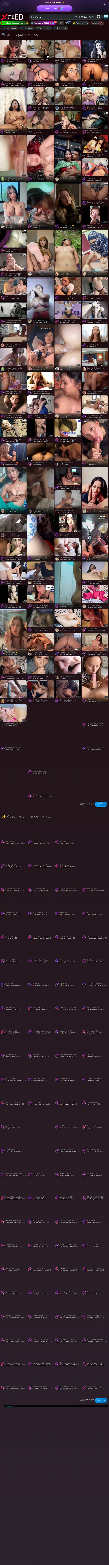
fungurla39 (93, 393)
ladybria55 (11, 702)
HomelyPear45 (94, 1104)
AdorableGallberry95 (14, 891)
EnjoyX (64, 62)
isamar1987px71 (95, 749)
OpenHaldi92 (11, 938)
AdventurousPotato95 (69, 1270)
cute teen (95, 23)
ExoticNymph (67, 512)
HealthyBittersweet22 (15, 678)
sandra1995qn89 (95, 180)
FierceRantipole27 (13, 1151)
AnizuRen (92, 370)
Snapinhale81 (67, 227)
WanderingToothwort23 (43, 1270)
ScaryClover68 (12, 1057)
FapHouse (93, 156)
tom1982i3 (93, 559)
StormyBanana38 (95, 228)
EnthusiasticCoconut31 (97, 631)
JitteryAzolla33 (40, 1009)
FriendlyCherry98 (40, 773)
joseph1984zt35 (12, 749)
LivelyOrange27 (13, 62)
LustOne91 (39, 369)
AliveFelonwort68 (13, 560)
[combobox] (62, 17)
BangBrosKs (66, 369)
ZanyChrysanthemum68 (43, 891)
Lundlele (64, 465)
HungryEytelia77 (68, 962)
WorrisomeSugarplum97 (15, 1175)
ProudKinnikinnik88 (68, 133)
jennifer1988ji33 (67, 322)
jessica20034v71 (94, 204)
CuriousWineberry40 (42, 843)
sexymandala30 (12, 536)
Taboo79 (65, 678)
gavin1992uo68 (94, 299)
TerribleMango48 (68, 867)
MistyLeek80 (39, 1175)
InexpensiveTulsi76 (68, 299)
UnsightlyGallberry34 (14, 417)
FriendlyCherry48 (13, 867)
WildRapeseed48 (13, 1270)
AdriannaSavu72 (68, 749)
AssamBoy (38, 559)
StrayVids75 (12, 180)
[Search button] (99, 17)
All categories (61, 28)
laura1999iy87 (12, 441)
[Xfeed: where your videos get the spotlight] (15, 16)
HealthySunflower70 (14, 1246)
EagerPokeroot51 (41, 109)
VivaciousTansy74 (13, 1009)
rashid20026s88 (40, 607)
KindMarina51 (12, 132)
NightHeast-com (68, 109)
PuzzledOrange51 (68, 654)
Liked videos (28, 28)
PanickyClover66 (95, 914)
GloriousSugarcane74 (96, 891)
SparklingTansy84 (95, 1199)
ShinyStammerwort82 (42, 393)
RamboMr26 (11, 512)
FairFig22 (65, 536)
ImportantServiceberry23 (98, 938)
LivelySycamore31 (95, 1080)
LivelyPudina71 (40, 678)
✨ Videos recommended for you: (27, 816)
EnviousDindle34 (41, 1223)
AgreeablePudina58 (42, 631)
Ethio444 (38, 465)
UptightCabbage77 (68, 1033)
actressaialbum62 (68, 180)
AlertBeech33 (66, 1199)
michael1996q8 (40, 85)
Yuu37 (10, 227)
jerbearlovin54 (40, 654)
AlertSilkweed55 (68, 914)
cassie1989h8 (94, 133)
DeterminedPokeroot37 (70, 488)
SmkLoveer (92, 62)
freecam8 (11, 726)
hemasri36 (93, 275)
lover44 (64, 275)
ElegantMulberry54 (41, 441)
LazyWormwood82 (13, 914)
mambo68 (93, 464)
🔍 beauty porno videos (20, 34)
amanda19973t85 (13, 583)
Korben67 (10, 346)
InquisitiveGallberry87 (96, 654)
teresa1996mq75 (13, 275)
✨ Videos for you (80, 23)
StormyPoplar (40, 417)
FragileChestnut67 (95, 109)
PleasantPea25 (40, 62)
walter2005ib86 (40, 1246)
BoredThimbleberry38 (42, 1104)
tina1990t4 (38, 702)
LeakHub (38, 749)
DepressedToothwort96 (43, 867)
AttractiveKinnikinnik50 (97, 867)
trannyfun (92, 346)
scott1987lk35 (94, 85)
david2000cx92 (12, 251)
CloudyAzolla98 (40, 914)
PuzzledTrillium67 (95, 583)
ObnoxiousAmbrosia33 (42, 797)
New (67, 22)
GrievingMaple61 (13, 322)
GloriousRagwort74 (68, 1057)
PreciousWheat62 (95, 726)
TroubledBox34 (94, 1223)
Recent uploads (10, 28)
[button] (105, 16)
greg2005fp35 (12, 393)
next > (101, 804)
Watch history (45, 28)
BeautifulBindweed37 (15, 85)
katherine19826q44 (14, 299)
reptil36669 (39, 512)
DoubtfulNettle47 (41, 985)
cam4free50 (67, 85)
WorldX (37, 227)
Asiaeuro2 (38, 180)
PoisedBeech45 (67, 843)
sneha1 (65, 417)
